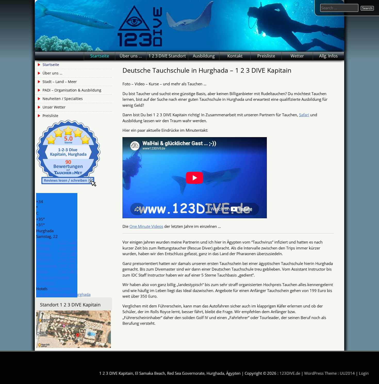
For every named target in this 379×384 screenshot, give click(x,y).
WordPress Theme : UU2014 (329, 373)
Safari (304, 114)
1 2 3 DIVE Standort (167, 56)
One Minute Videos (146, 226)
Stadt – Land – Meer (60, 81)
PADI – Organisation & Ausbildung (72, 90)
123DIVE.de (289, 373)
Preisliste (266, 56)
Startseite (99, 56)
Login (364, 373)
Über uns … (131, 56)
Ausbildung (204, 56)
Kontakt (235, 56)
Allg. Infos (328, 56)
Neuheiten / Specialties (63, 98)
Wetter (297, 56)
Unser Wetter (54, 107)
